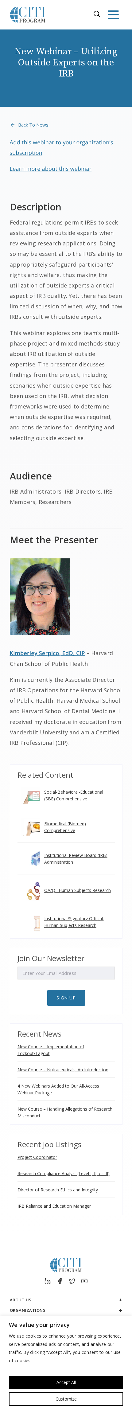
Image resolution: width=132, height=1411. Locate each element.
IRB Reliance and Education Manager (54, 1206)
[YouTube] (84, 1281)
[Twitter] (72, 1281)
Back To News (33, 125)
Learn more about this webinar (51, 169)
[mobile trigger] (113, 14)
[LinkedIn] (48, 1281)
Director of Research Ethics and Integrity (57, 1190)
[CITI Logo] (28, 14)
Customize (66, 1399)
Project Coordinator (37, 1157)
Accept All (66, 1382)
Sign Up (66, 998)
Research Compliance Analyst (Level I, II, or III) (63, 1173)
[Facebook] (60, 1281)
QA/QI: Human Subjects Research (77, 890)
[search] (98, 14)
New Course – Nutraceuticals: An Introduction (62, 1070)
